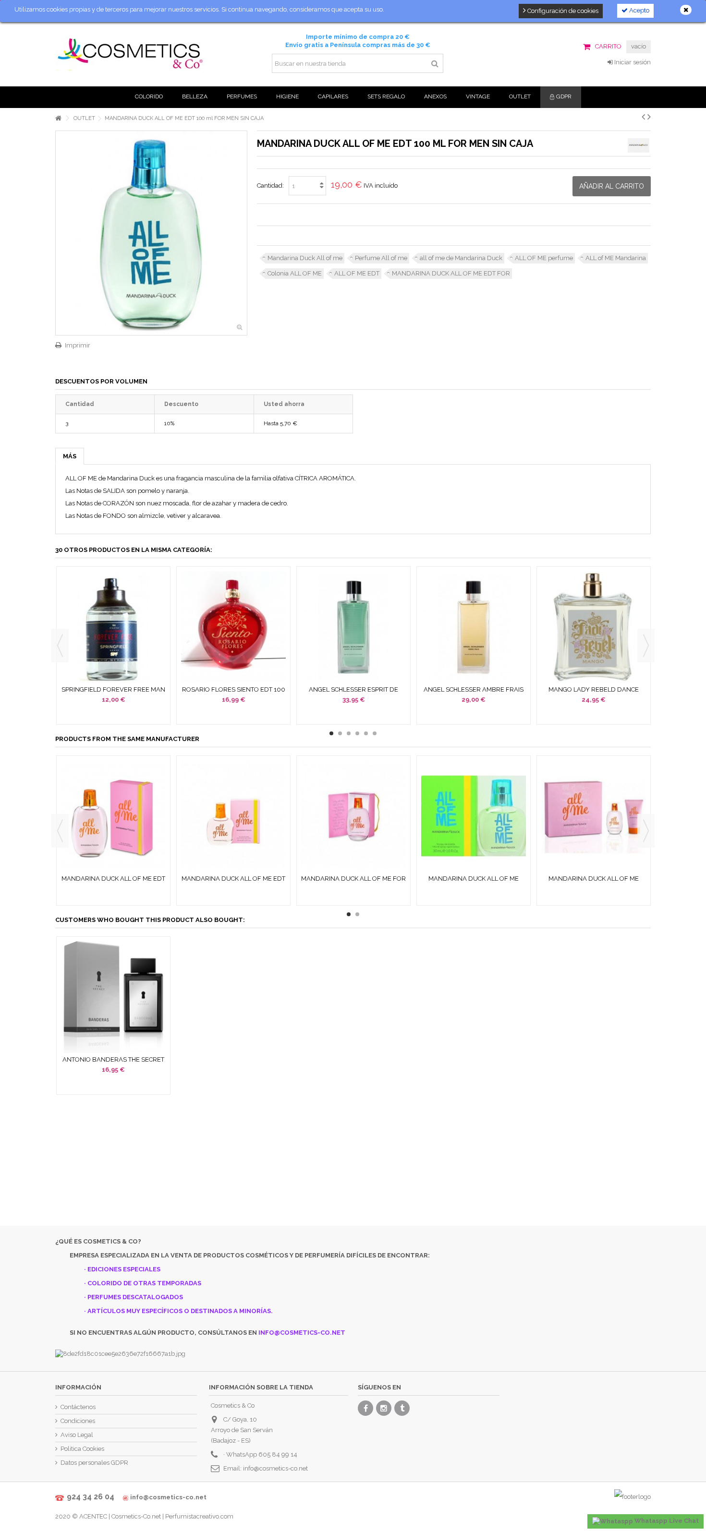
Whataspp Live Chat (666, 1520)
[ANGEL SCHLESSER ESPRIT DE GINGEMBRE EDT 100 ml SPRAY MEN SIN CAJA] (353, 627)
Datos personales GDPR (94, 1462)
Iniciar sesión (632, 62)
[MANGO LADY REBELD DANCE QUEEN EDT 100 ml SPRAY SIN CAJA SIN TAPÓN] (593, 627)
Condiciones (78, 1420)
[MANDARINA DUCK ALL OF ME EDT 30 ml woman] (233, 816)
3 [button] (349, 733)
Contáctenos (78, 1407)
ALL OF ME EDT (356, 273)
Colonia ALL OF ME (295, 273)
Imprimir (77, 345)
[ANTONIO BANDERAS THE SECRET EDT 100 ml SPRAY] (113, 997)
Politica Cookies (82, 1448)
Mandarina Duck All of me (305, 258)
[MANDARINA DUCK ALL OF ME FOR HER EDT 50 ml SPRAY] (353, 816)
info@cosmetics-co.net (275, 1468)
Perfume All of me (381, 258)
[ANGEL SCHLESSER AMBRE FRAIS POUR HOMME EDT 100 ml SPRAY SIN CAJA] (473, 627)
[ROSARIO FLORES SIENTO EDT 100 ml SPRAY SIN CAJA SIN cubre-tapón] (233, 627)
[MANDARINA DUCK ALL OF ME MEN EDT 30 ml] (473, 816)
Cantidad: (270, 185)
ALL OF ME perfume (544, 258)
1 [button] (331, 733)
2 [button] (340, 733)
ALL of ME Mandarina (615, 258)
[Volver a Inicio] (58, 118)
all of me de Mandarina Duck (461, 258)
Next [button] (646, 645)
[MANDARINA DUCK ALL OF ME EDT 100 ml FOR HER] (113, 816)
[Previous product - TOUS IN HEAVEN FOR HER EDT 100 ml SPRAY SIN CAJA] (643, 116)
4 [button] (357, 733)
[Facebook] (365, 1408)
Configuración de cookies (562, 10)
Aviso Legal (77, 1434)
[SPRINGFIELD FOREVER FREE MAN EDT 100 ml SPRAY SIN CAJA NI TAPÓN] (113, 627)
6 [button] (375, 733)
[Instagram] (383, 1408)
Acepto (638, 10)
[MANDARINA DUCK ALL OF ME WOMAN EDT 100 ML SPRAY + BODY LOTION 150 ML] (593, 816)
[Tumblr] (402, 1408)
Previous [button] (60, 645)
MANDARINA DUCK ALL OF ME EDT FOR (451, 273)
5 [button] (366, 733)
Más (69, 456)
